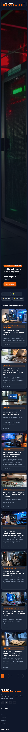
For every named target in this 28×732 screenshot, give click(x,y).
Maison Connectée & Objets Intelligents (11, 326)
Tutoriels (3, 717)
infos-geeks (7, 407)
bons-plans (7, 365)
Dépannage (4, 715)
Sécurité (3, 720)
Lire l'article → (10, 284)
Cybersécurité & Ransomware (13, 265)
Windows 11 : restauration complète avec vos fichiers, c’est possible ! (13, 413)
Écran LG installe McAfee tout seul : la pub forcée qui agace (14, 613)
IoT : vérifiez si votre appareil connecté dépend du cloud (13, 332)
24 (20, 676)
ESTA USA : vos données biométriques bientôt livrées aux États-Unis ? (12, 653)
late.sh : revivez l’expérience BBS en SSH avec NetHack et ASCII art (13, 533)
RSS (15, 702)
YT (7, 702)
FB (10, 702)
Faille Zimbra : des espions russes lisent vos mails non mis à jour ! (13, 273)
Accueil (3, 712)
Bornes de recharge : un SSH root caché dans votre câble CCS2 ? (13, 573)
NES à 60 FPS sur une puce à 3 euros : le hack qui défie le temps (14, 494)
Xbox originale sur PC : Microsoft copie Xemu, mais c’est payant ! (12, 454)
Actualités (3, 723)
